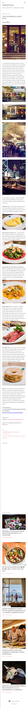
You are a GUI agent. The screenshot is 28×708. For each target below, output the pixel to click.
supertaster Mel (8, 5)
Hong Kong (16, 7)
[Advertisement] (14, 495)
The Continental (5, 434)
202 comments (9, 573)
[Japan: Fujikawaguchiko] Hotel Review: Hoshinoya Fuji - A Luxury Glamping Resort (13, 610)
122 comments (9, 614)
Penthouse (10, 308)
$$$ (8, 432)
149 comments (9, 656)
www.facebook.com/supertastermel (15, 419)
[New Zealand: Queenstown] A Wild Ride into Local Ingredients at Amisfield (14, 688)
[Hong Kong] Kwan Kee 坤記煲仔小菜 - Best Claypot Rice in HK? (13, 569)
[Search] (25, 2)
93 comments (8, 692)
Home (4, 7)
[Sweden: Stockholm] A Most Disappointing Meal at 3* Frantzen (13, 533)
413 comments (9, 537)
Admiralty (12, 432)
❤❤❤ (6, 432)
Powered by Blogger (15, 701)
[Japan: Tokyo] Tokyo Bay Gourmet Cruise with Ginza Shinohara (13, 652)
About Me (9, 7)
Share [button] (3, 430)
